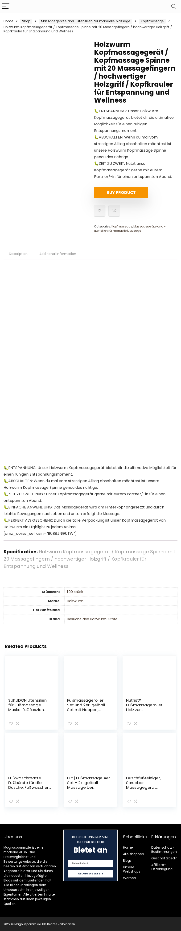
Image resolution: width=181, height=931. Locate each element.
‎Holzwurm (75, 601)
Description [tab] (18, 253)
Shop (26, 21)
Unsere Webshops (131, 869)
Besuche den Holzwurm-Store (92, 619)
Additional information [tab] (57, 253)
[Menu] (5, 6)
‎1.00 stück (75, 591)
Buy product (121, 192)
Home (8, 21)
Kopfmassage (152, 21)
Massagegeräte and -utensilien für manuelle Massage (85, 21)
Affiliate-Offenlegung (162, 866)
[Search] (173, 6)
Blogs (127, 860)
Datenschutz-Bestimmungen (164, 849)
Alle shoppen (133, 854)
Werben (129, 878)
